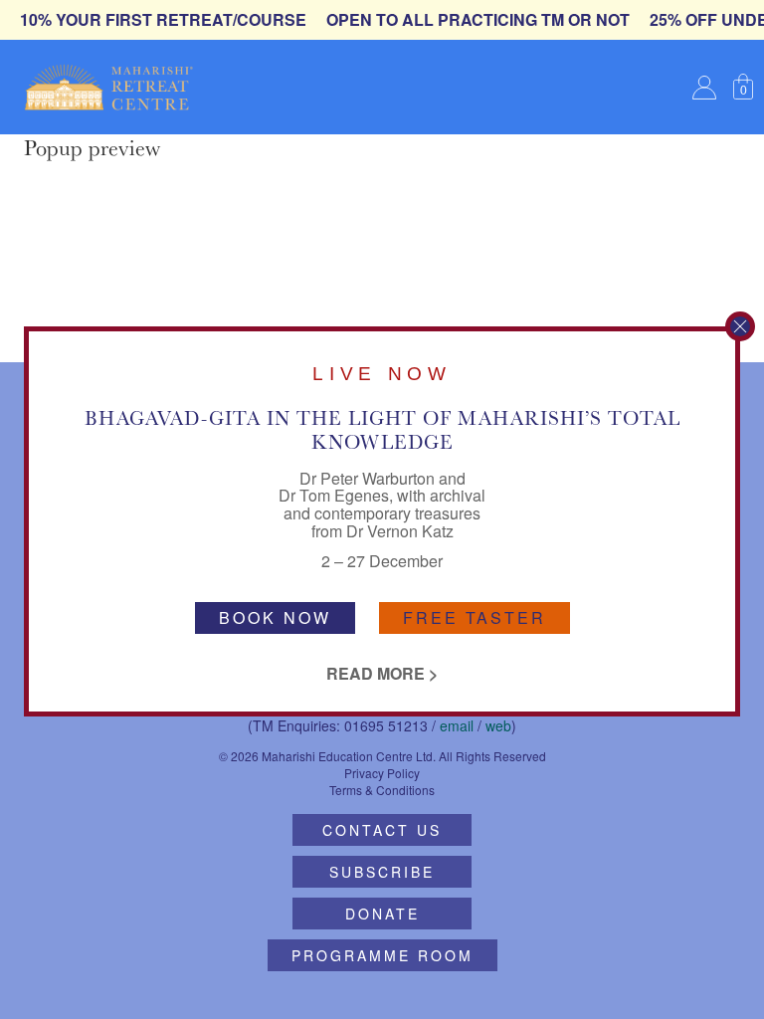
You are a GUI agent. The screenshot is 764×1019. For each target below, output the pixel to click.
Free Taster (474, 617)
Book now (275, 617)
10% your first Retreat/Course (163, 19)
